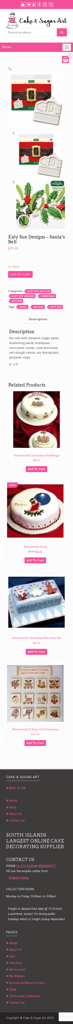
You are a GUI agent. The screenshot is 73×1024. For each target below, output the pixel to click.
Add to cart (20, 274)
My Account (17, 969)
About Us (15, 814)
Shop (12, 807)
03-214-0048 (24, 866)
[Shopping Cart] (65, 59)
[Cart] (28, 5)
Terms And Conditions (24, 996)
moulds (38, 306)
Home (13, 800)
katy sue (55, 306)
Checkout (15, 963)
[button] (10, 69)
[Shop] (23, 5)
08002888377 (47, 866)
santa (23, 306)
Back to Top (17, 788)
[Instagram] (45, 5)
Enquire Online (19, 878)
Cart (12, 956)
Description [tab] (38, 319)
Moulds (17, 301)
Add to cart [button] (36, 469)
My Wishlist (17, 976)
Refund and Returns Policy (27, 983)
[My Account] (34, 5)
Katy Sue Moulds (38, 291)
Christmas (48, 296)
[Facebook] (39, 5)
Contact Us (17, 820)
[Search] (51, 5)
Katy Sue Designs (23, 296)
